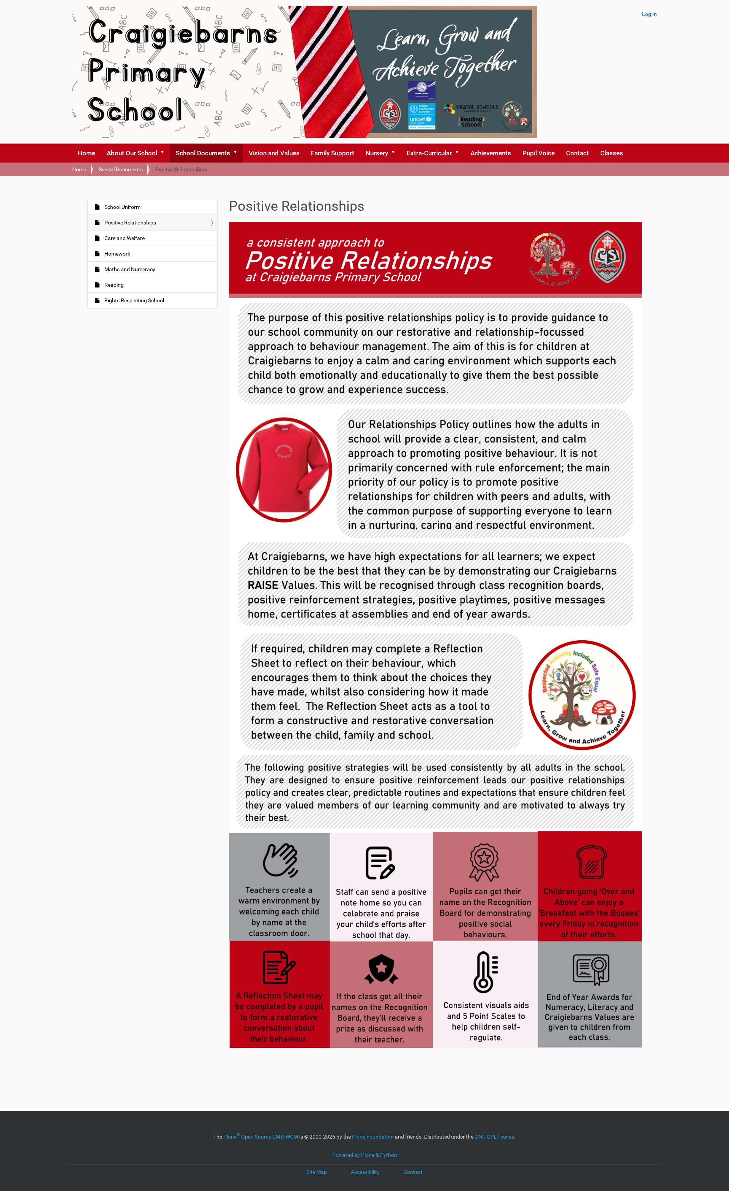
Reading (113, 285)
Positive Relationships (129, 223)
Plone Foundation (373, 1137)
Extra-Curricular (429, 153)
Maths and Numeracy (129, 269)
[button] (164, 153)
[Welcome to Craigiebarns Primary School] (304, 72)
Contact (577, 153)
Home (86, 153)
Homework (116, 254)
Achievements (490, 153)
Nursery (377, 153)
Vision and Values (274, 153)
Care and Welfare (124, 238)
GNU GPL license (494, 1137)
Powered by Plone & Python (364, 1155)
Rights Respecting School (133, 300)
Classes (611, 153)
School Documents (203, 153)
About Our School (132, 153)
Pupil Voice (538, 153)
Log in (649, 14)
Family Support (332, 153)
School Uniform (121, 207)
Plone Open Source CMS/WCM (260, 1137)
